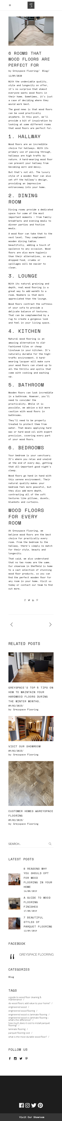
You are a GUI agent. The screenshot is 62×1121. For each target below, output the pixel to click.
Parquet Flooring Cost (19, 1033)
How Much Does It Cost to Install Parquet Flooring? (29, 1024)
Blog (45, 71)
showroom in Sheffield (28, 566)
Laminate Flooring (16, 1029)
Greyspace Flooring (25, 71)
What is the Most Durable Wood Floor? (27, 1037)
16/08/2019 (30, 891)
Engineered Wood (17, 1007)
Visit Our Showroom (24, 746)
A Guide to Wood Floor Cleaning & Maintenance (24, 998)
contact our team (32, 585)
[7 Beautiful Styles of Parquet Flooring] (14, 923)
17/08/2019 (30, 911)
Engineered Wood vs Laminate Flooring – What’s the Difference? (28, 1019)
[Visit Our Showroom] (31, 728)
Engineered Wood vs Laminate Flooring (27, 1014)
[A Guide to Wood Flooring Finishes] (14, 904)
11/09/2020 (15, 76)
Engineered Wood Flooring (21, 1011)
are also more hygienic (32, 252)
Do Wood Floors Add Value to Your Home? (29, 1003)
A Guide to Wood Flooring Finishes (37, 902)
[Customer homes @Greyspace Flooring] (31, 783)
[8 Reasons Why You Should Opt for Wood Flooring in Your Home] (14, 879)
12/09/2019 (30, 931)
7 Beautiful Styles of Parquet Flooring (38, 921)
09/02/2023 (15, 705)
